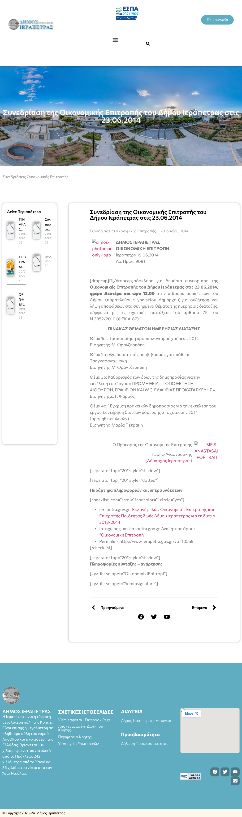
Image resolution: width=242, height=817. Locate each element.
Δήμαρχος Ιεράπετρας (168, 460)
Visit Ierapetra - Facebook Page (84, 719)
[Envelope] (235, 780)
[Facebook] (141, 617)
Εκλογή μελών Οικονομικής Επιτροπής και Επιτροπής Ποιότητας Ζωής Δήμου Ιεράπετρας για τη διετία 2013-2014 (157, 516)
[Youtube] (167, 617)
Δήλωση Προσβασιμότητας (144, 743)
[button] (115, 40)
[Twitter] (154, 617)
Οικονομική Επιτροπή (122, 534)
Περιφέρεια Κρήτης (75, 736)
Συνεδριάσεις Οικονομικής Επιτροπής (35, 176)
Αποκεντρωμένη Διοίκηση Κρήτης (80, 728)
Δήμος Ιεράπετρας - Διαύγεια (146, 720)
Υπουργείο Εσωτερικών (78, 743)
